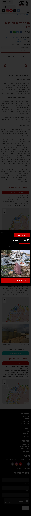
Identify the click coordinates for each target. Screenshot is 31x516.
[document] (15, 258)
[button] (2, 232)
